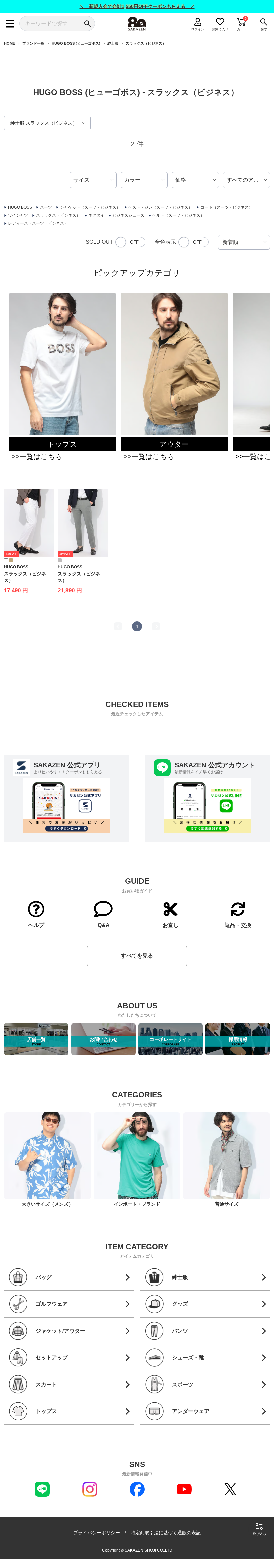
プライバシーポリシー (96, 1532)
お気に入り (220, 29)
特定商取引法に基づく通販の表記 (166, 1532)
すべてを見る (137, 956)
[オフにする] (130, 242)
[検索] (87, 23)
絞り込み (259, 1534)
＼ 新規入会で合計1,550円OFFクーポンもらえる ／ (137, 6)
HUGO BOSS (20, 207)
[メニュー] (10, 23)
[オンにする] (193, 242)
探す (264, 29)
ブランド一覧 (33, 43)
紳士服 (112, 43)
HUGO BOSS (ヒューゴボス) (76, 43)
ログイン (198, 29)
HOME (9, 43)
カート (242, 29)
